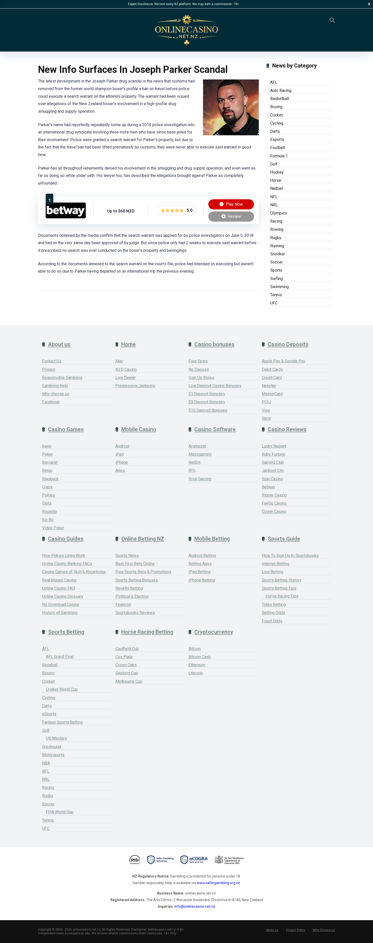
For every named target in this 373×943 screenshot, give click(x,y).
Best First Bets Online (135, 563)
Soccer (276, 262)
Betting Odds (273, 612)
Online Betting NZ (142, 539)
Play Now (234, 204)
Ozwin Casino (274, 511)
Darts (275, 131)
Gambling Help (55, 385)
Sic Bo (48, 519)
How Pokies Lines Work (63, 555)
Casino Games (66, 429)
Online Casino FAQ (58, 588)
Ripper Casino (274, 495)
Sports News (127, 555)
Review (234, 216)
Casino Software (215, 429)
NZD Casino (126, 369)
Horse (275, 180)
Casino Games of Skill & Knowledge (74, 571)
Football (277, 147)
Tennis (276, 294)
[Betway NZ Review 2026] (66, 216)
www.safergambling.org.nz (218, 883)
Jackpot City (273, 470)
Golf (274, 164)
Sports (276, 270)
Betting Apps (200, 563)
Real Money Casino (59, 580)
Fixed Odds (272, 621)
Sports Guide (284, 539)
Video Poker (53, 527)
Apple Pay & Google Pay (283, 361)
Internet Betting (275, 563)
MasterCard (272, 393)
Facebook (51, 402)
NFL (274, 196)
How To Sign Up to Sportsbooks (290, 555)
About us (59, 344)
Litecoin (196, 673)
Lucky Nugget (274, 446)
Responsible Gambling (62, 377)
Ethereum (197, 665)
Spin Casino (272, 478)
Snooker (277, 254)
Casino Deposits (288, 344)
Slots (47, 503)
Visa (266, 410)
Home (128, 344)
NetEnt (194, 462)
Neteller (269, 385)
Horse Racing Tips (282, 596)
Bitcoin (195, 648)
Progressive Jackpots (135, 385)
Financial (123, 604)
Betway (268, 487)
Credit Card (272, 377)
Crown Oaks (126, 665)
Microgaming (200, 454)
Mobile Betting (212, 539)
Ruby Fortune (273, 454)
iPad (119, 454)
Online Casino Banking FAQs (67, 563)
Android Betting (202, 555)
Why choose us (55, 393)
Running (277, 245)
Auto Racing (280, 90)
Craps (47, 487)
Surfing (276, 278)
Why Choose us (324, 930)
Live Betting (272, 571)
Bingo (47, 470)
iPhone (121, 462)
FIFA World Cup (59, 811)
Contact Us (51, 361)
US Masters (56, 738)
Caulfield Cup (127, 648)
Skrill (266, 418)
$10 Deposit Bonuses (208, 410)
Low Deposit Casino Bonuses (215, 385)
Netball (276, 188)
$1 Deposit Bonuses (207, 393)
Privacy (48, 369)
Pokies (48, 495)
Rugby (275, 237)
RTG (192, 470)
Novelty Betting (129, 588)
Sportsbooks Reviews (135, 612)
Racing (276, 221)
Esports (277, 139)
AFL (273, 82)
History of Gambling (59, 612)
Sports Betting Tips (279, 588)
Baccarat (49, 462)
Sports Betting (66, 632)
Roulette (49, 511)
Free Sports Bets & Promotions (143, 571)
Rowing (276, 229)
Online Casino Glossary (62, 596)
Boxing (276, 106)
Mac (119, 361)
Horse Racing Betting (147, 632)
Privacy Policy (295, 930)
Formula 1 (279, 156)
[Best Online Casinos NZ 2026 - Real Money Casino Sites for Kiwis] (186, 30)
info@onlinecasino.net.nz (195, 906)
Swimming (279, 286)
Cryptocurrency (213, 632)
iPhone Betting (202, 580)
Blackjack (50, 478)
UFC (274, 303)
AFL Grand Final (60, 656)
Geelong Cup (126, 673)
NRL (274, 205)
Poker (47, 454)
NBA (46, 763)
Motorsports (53, 754)
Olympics (278, 213)
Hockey (277, 172)
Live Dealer (125, 377)
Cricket (276, 115)
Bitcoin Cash (200, 656)
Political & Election (132, 596)
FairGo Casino (274, 503)
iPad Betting (199, 571)
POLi (266, 402)
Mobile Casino (138, 429)
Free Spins (198, 361)
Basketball (279, 98)
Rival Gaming (200, 478)
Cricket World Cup (62, 689)
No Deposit (199, 369)
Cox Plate (124, 656)
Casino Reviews (287, 429)
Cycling (276, 123)
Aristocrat (197, 446)
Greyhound (51, 746)
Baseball (50, 665)
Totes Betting (274, 604)
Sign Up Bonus (201, 377)
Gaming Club (273, 462)
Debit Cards (272, 369)
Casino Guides (65, 539)
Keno (46, 446)
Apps (120, 470)
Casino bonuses (214, 344)
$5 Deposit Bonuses (207, 402)
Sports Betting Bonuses (136, 580)
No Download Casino (60, 604)
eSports (49, 714)
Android (122, 446)
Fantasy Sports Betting (62, 722)
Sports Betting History (281, 580)
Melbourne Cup (128, 681)
